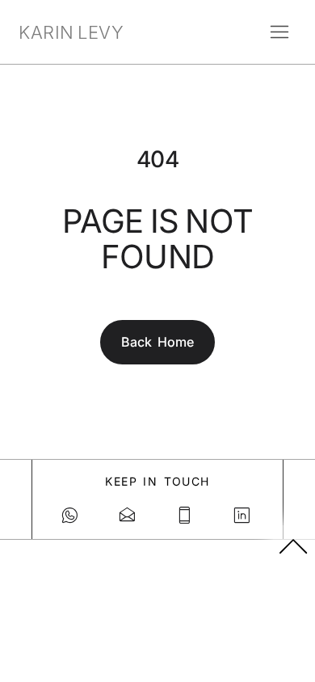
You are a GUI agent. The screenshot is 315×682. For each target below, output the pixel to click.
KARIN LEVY (71, 32)
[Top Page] (294, 545)
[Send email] (129, 515)
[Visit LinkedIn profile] (243, 515)
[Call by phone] (186, 515)
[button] (279, 32)
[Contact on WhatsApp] (71, 515)
